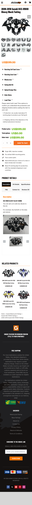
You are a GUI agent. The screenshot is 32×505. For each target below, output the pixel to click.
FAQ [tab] (6, 189)
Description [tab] (6, 184)
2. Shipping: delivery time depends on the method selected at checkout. (15, 121)
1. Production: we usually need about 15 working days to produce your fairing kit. (15, 114)
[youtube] (16, 486)
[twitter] (12, 486)
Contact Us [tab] (15, 189)
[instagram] (23, 486)
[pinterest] (20, 486)
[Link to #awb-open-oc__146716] (4, 3)
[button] (29, 16)
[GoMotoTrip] (16, 2)
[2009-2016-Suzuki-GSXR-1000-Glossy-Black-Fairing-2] (16, 237)
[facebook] (8, 486)
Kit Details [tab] (16, 184)
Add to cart (22, 143)
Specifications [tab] (25, 184)
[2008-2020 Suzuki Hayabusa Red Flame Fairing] (23, 295)
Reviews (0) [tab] (25, 189)
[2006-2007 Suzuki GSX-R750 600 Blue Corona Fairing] (23, 273)
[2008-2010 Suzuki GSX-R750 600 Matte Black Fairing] (8, 273)
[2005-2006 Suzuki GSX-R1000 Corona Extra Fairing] (8, 294)
